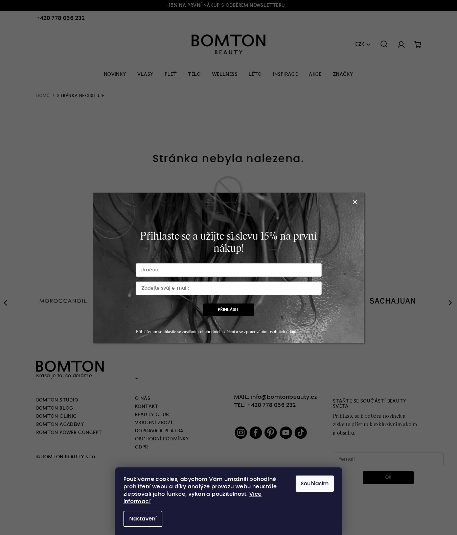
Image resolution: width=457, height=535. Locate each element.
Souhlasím (315, 483)
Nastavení (143, 518)
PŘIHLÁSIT (228, 310)
